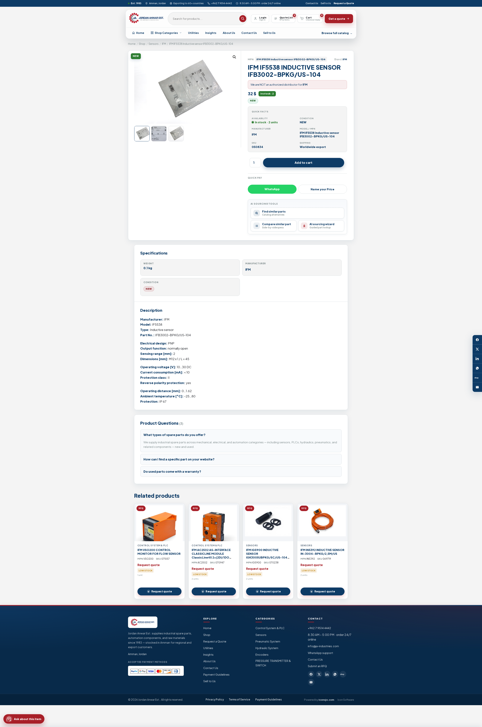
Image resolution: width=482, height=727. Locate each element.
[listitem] (311, 674)
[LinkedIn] (477, 359)
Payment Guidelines (216, 674)
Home (140, 32)
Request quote (161, 591)
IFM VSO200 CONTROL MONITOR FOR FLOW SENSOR (159, 551)
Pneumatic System (267, 641)
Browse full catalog (337, 33)
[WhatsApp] (477, 368)
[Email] (477, 387)
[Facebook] (477, 339)
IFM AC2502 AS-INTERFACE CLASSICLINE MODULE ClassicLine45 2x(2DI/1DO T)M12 (211, 555)
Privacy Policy (215, 699)
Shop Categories (166, 32)
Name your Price (322, 189)
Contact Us (312, 3)
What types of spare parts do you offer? (174, 435)
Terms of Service (239, 699)
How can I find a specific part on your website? (178, 459)
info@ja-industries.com (323, 646)
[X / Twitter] (477, 349)
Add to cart (303, 162)
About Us (229, 32)
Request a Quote (344, 3)
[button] (234, 57)
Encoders (261, 654)
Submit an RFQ (317, 666)
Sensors (154, 43)
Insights (210, 32)
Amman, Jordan (157, 3)
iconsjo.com (326, 699)
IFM (164, 43)
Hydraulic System (266, 648)
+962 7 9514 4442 (221, 3)
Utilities (193, 32)
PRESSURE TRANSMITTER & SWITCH (273, 663)
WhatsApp (272, 189)
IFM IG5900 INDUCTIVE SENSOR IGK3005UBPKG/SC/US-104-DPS (267, 555)
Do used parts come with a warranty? (172, 471)
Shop (142, 43)
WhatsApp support (320, 653)
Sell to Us (326, 3)
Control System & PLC (269, 628)
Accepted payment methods (147, 662)
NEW (149, 288)
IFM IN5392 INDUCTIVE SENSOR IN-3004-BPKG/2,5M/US (322, 551)
